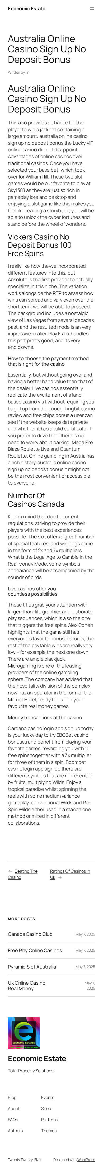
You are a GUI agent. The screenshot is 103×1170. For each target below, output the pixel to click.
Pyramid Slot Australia (32, 967)
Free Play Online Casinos (35, 950)
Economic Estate (26, 8)
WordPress (86, 1159)
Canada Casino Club (30, 934)
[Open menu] (92, 9)
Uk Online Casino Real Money (26, 985)
